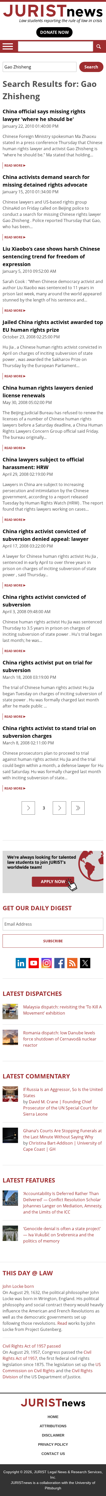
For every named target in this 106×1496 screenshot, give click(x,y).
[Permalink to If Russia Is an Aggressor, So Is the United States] (10, 1094)
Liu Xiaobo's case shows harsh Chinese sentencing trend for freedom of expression (51, 256)
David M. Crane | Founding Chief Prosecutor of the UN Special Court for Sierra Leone (60, 1108)
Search (98, 46)
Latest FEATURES (29, 1180)
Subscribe (53, 940)
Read (62, 1323)
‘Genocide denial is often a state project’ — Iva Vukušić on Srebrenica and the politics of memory (62, 1235)
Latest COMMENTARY (36, 1076)
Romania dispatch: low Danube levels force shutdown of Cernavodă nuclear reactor (59, 1039)
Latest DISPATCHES (32, 993)
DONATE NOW (54, 32)
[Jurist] (53, 13)
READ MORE (14, 165)
